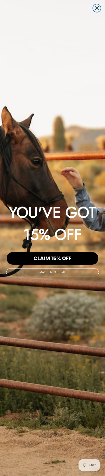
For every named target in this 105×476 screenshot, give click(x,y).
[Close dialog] (97, 8)
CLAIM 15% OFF (52, 258)
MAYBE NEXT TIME (53, 272)
